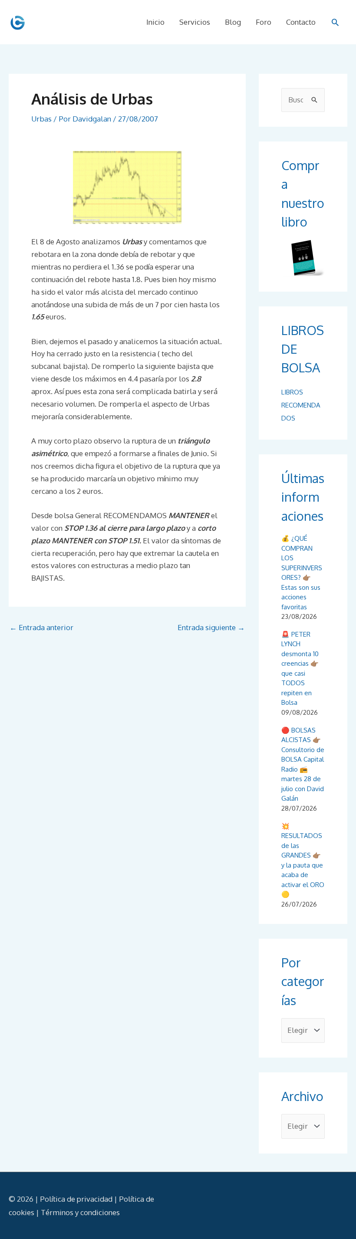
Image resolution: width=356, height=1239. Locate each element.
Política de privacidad (76, 1198)
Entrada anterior (41, 627)
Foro (263, 21)
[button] (335, 22)
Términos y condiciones (80, 1212)
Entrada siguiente (211, 627)
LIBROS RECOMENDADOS (300, 405)
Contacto (301, 21)
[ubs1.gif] (127, 187)
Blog (233, 21)
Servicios (194, 21)
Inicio (155, 21)
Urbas (41, 118)
